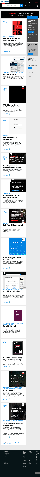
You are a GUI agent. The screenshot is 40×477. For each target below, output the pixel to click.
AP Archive (30, 463)
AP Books (30, 457)
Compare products (5, 457)
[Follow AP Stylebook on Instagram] (36, 462)
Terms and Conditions (6, 463)
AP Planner (24, 466)
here (34, 35)
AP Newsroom (31, 460)
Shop (26, 5)
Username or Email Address (31, 21)
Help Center (31, 5)
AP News (30, 455)
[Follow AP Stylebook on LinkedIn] (36, 457)
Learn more (5, 51)
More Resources (31, 70)
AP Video (24, 469)
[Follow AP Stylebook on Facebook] (36, 455)
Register (29, 2)
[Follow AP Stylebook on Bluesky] (36, 459)
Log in (26, 2)
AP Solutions (24, 463)
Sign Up (30, 67)
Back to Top (37, 473)
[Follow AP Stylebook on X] (36, 456)
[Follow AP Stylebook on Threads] (36, 460)
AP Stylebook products (6, 454)
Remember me (32, 29)
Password (30, 25)
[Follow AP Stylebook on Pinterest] (36, 463)
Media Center (24, 457)
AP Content (24, 460)
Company (24, 454)
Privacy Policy (6, 460)
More (36, 5)
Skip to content (5, 1)
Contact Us (24, 471)
